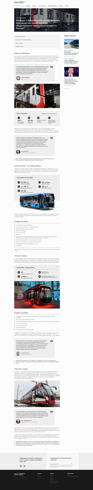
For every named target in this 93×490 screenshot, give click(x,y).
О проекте (61, 5)
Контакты (67, 5)
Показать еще (67, 88)
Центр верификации (52, 5)
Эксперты (34, 5)
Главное (51, 475)
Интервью (52, 479)
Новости (39, 475)
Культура (51, 478)
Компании (28, 5)
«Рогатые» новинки (19, 43)
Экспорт (51, 476)
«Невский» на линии (19, 46)
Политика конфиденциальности (73, 476)
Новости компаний (53, 482)
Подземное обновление (20, 36)
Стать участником (42, 5)
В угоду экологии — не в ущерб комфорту (23, 39)
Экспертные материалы (54, 481)
